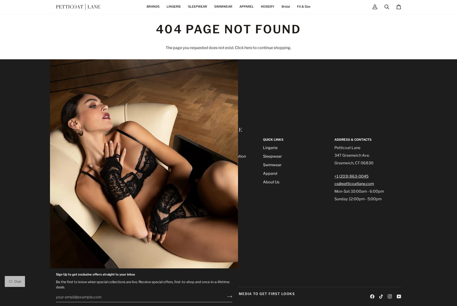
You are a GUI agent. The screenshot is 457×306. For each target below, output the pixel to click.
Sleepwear (272, 156)
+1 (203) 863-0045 (351, 176)
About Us (271, 182)
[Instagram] (390, 296)
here (248, 47)
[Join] (228, 296)
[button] (153, 7)
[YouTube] (399, 296)
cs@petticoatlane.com (354, 183)
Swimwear (272, 165)
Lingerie (270, 147)
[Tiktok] (381, 296)
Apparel (270, 173)
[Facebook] (372, 296)
